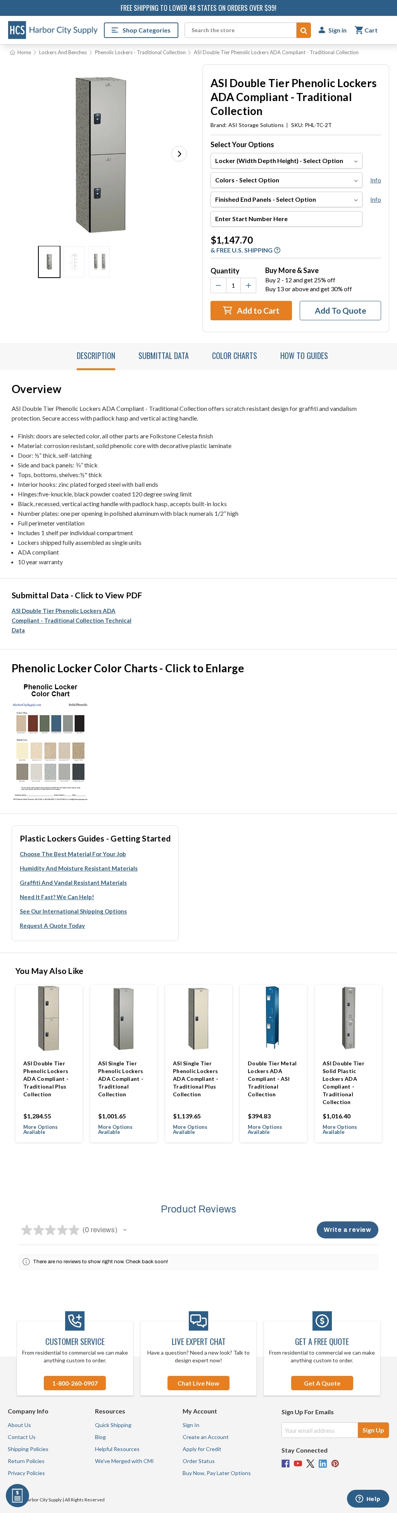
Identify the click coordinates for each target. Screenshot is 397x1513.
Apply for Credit (202, 1449)
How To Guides (304, 355)
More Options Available (40, 1130)
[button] (179, 153)
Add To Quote (340, 310)
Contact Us (22, 1437)
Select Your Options (242, 144)
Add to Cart (257, 310)
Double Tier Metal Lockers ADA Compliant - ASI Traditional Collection (272, 1078)
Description (96, 355)
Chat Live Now (198, 1383)
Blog (100, 1437)
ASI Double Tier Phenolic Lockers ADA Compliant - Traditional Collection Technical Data (71, 620)
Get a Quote (322, 1383)
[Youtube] (298, 1464)
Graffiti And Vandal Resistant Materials (73, 882)
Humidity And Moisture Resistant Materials (79, 868)
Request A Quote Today (52, 925)
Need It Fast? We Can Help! (57, 896)
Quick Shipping (113, 1425)
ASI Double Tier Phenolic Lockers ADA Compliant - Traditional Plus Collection (46, 1078)
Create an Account (206, 1437)
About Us (19, 1425)
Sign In (191, 1425)
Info (375, 180)
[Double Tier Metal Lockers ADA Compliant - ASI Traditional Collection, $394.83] (273, 1018)
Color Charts (234, 355)
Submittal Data (163, 355)
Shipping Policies (28, 1449)
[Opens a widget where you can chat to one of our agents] (368, 1499)
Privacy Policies (26, 1473)
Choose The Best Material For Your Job (73, 853)
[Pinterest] (335, 1464)
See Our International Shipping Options (73, 911)
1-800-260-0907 (75, 1383)
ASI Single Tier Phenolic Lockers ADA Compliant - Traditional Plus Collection (195, 1078)
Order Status (199, 1461)
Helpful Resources (117, 1449)
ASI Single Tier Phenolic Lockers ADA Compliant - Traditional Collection (120, 1078)
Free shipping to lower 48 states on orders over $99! (198, 8)
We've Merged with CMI (124, 1461)
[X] (310, 1464)
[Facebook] (285, 1464)
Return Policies (26, 1461)
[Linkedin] (323, 1464)
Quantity (225, 270)
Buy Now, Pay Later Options (217, 1473)
